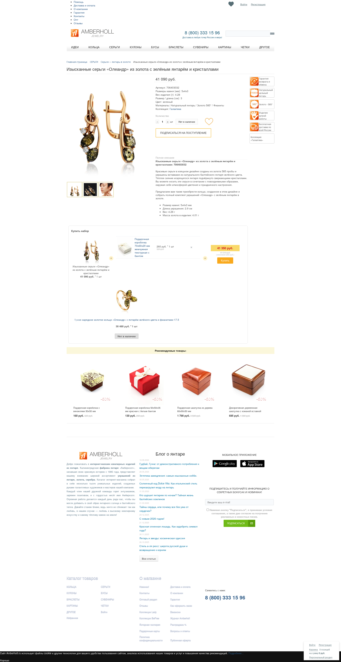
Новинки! (144, 586)
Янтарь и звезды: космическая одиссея (162, 538)
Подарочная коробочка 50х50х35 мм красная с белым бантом (142, 409)
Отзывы (78, 23)
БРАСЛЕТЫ (73, 599)
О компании (81, 9)
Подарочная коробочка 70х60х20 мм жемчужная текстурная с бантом (142, 247)
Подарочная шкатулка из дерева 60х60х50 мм (194, 409)
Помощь (78, 2)
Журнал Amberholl (180, 618)
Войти (312, 644)
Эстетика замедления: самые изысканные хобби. (168, 475)
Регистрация (325, 644)
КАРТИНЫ (72, 605)
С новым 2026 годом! (151, 518)
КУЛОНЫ (72, 592)
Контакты (79, 16)
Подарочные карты (149, 630)
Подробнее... (236, 653)
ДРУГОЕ (71, 611)
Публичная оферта (180, 640)
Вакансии (175, 611)
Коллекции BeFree (149, 618)
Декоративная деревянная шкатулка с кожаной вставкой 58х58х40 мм (245, 411)
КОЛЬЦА (71, 586)
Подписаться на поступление (183, 133)
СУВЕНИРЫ (107, 599)
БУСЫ (104, 592)
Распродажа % (178, 624)
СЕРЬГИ (105, 586)
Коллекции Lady (148, 611)
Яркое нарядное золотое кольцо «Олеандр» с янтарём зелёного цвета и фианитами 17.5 (126, 319)
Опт (76, 19)
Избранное (72, 617)
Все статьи (149, 558)
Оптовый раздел (148, 599)
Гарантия (79, 12)
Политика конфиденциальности (151, 638)
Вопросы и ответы (180, 630)
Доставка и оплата (84, 5)
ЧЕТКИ (105, 605)
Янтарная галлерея (149, 624)
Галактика (175, 109)
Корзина (313, 649)
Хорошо (4, 660)
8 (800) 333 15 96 (202, 32)
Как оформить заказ (181, 605)
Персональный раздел (320, 657)
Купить (225, 260)
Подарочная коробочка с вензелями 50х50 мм (86, 409)
